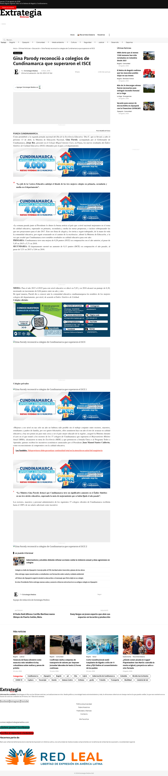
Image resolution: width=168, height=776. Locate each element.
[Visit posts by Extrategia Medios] (16, 71)
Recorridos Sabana (139, 657)
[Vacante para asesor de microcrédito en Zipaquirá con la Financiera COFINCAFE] (149, 106)
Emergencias (127, 96)
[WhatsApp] (110, 20)
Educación (36, 48)
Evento (54, 680)
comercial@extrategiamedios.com (14, 722)
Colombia (123, 676)
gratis (92, 680)
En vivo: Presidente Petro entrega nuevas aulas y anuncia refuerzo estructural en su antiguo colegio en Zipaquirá (56, 582)
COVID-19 (19, 680)
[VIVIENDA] (61, 162)
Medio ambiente (58, 42)
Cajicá (85, 676)
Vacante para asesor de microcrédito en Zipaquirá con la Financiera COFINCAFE (129, 105)
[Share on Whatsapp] (85, 72)
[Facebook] (98, 20)
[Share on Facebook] (82, 72)
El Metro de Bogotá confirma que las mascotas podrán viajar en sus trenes (129, 73)
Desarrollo (115, 42)
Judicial (101, 42)
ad (68, 676)
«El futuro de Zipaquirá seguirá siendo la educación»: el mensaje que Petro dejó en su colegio (49, 578)
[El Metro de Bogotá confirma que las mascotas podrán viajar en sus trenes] (149, 73)
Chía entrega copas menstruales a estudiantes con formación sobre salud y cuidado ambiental (49, 574)
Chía (75, 676)
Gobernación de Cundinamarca (103, 676)
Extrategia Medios (31, 71)
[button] (109, 35)
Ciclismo (81, 680)
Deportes (129, 42)
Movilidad (128, 680)
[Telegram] (107, 20)
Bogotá (12, 42)
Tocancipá (42, 680)
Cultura (74, 42)
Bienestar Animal (128, 79)
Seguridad (87, 42)
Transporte (115, 680)
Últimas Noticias (25, 48)
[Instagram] (103, 20)
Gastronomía (127, 657)
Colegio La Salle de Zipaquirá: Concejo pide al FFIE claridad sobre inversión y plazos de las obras (50, 570)
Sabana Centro (67, 680)
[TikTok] (105, 20)
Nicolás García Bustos (140, 676)
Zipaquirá (25, 42)
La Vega (119, 96)
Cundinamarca (33, 676)
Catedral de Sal (142, 680)
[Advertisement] (61, 108)
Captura (30, 680)
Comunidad (40, 42)
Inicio (15, 48)
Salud (94, 657)
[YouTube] (101, 20)
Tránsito (102, 680)
